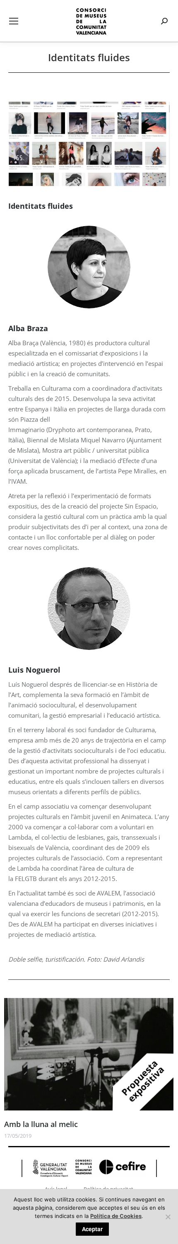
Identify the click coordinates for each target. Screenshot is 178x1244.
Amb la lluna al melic (41, 1124)
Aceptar (92, 1229)
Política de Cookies (116, 1216)
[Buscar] (165, 21)
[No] (168, 1217)
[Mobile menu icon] (13, 21)
